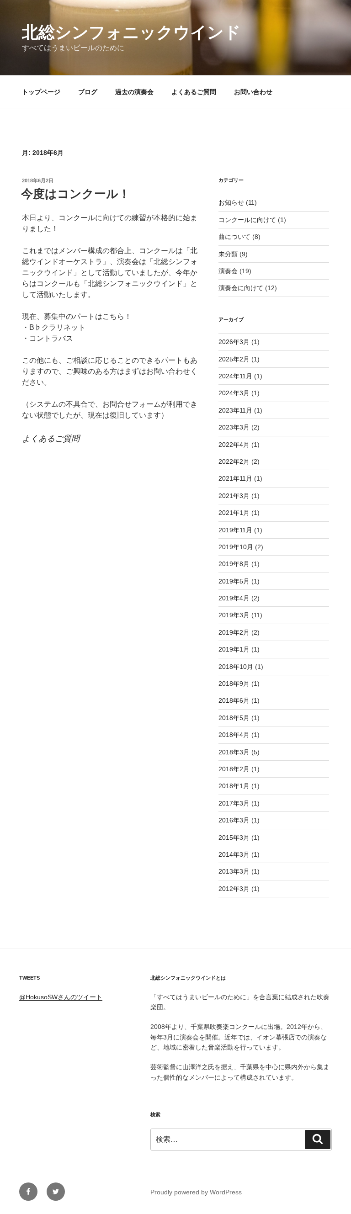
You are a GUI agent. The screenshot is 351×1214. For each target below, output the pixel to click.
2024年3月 (234, 393)
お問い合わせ (253, 91)
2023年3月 (234, 427)
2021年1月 (234, 512)
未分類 (228, 254)
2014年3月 (234, 854)
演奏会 (228, 271)
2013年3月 (234, 871)
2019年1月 (234, 649)
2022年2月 (234, 461)
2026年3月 (234, 341)
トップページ (41, 91)
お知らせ (231, 202)
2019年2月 (234, 632)
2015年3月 (234, 837)
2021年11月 (235, 478)
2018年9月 (234, 683)
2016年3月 (234, 820)
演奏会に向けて (240, 288)
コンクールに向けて (247, 219)
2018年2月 (234, 769)
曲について (234, 236)
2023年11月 (235, 410)
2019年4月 (234, 598)
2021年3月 (234, 495)
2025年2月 (234, 359)
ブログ (87, 91)
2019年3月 (234, 615)
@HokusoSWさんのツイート (60, 997)
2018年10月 (235, 666)
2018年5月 (234, 717)
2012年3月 (234, 888)
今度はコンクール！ (75, 194)
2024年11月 (235, 376)
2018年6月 (234, 700)
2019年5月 (234, 581)
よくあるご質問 (193, 91)
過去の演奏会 (134, 91)
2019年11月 (235, 530)
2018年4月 (234, 734)
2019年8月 (234, 563)
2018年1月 (234, 786)
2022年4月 (234, 444)
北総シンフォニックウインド (131, 32)
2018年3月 (234, 752)
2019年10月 (235, 547)
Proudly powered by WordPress (196, 1192)
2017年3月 (234, 803)
